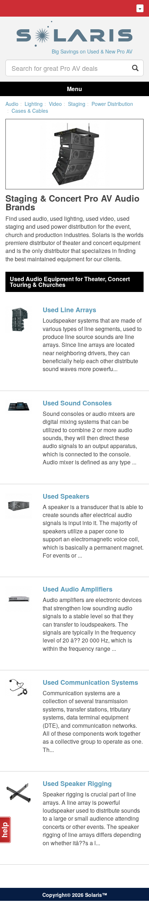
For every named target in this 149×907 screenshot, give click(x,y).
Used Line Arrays (69, 309)
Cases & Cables (30, 110)
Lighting (34, 103)
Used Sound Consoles (77, 403)
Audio (11, 103)
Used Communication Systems (90, 682)
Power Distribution (112, 103)
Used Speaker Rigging (77, 783)
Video (55, 103)
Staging (76, 103)
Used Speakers (66, 496)
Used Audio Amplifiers (77, 589)
